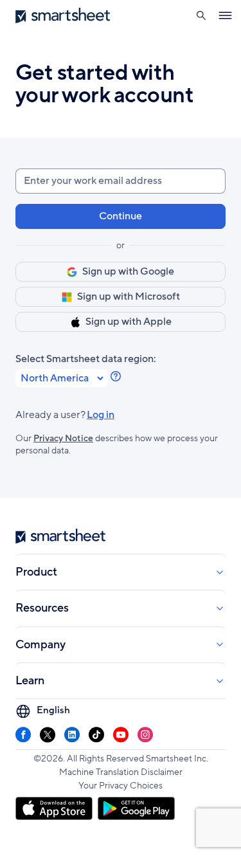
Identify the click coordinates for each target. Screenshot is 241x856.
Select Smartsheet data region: (85, 359)
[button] (201, 15)
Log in (64, 415)
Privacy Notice (63, 438)
